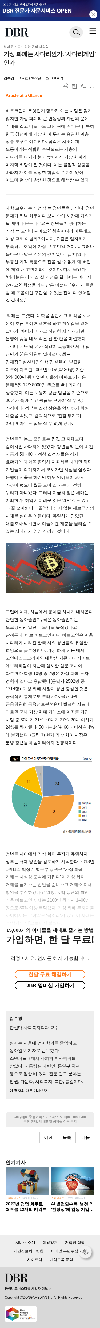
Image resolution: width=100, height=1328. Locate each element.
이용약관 (50, 1242)
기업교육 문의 (61, 1259)
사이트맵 (34, 1259)
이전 (48, 1137)
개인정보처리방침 (28, 1251)
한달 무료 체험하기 (50, 974)
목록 (67, 1137)
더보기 (65, 85)
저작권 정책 (75, 1242)
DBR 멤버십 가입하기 (50, 985)
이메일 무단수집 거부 (69, 1251)
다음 (85, 1137)
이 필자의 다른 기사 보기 (29, 1091)
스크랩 (91, 85)
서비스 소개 (25, 1242)
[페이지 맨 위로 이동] (86, 1253)
